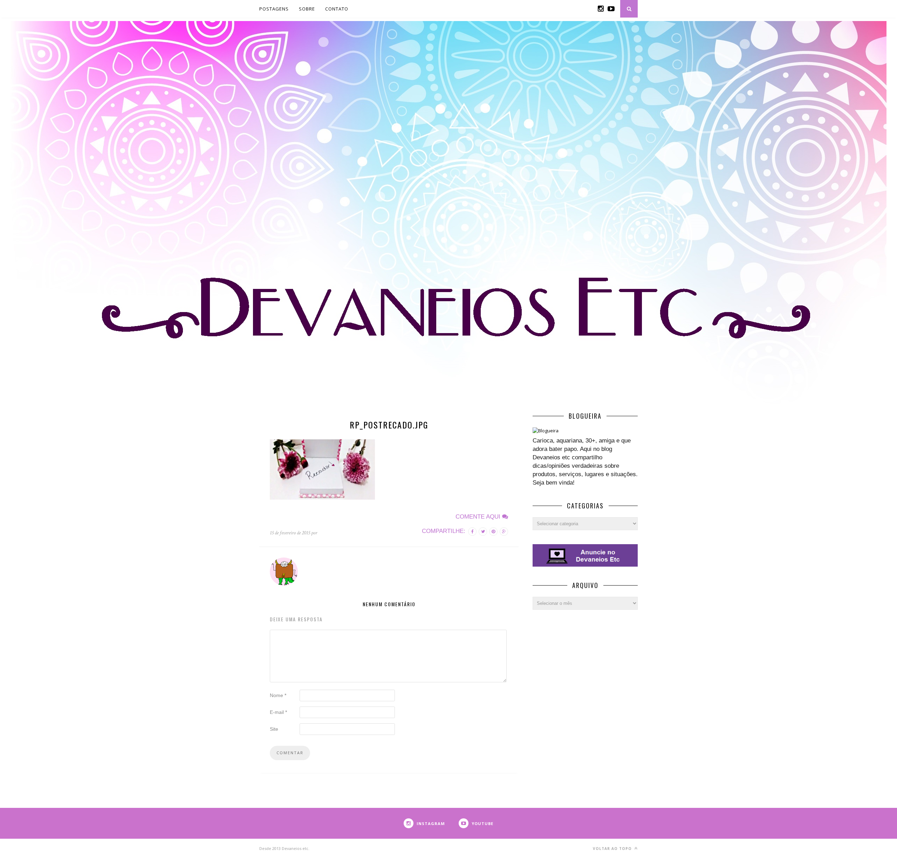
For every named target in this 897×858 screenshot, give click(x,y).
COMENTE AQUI (479, 516)
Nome (278, 695)
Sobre (307, 9)
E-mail (278, 712)
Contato (336, 9)
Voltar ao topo (613, 848)
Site (274, 729)
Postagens (274, 9)
